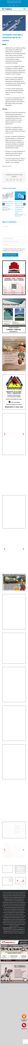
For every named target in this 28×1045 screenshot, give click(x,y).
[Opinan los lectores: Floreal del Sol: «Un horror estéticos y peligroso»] (7, 192)
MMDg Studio (22, 931)
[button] (3, 204)
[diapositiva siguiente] (23, 434)
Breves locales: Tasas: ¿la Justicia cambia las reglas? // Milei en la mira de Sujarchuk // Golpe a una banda (20, 207)
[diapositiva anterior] (4, 434)
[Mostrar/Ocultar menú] (24, 9)
